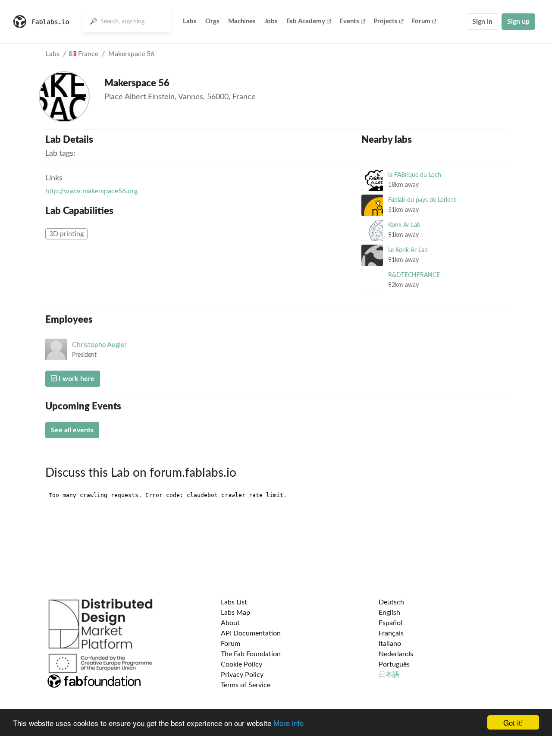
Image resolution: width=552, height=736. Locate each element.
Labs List (234, 602)
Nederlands (396, 654)
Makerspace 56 (131, 53)
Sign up (518, 21)
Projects (385, 21)
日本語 (389, 674)
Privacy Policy (242, 674)
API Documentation (251, 633)
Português (394, 664)
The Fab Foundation (251, 654)
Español (390, 623)
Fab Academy (305, 21)
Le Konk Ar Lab (408, 250)
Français (391, 633)
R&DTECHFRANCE (414, 275)
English (389, 612)
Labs (190, 21)
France (87, 53)
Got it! (513, 722)
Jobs (271, 21)
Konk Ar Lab (404, 225)
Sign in (482, 21)
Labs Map (235, 612)
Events (349, 21)
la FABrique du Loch (414, 175)
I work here (75, 378)
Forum (421, 21)
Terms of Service (245, 685)
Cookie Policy (241, 664)
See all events (72, 430)
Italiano (390, 643)
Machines (242, 21)
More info (288, 722)
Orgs (212, 21)
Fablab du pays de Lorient (422, 200)
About (230, 623)
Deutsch (391, 602)
